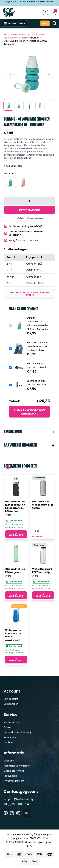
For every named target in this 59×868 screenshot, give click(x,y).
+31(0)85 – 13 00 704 (16, 804)
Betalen (8, 727)
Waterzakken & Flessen (16, 37)
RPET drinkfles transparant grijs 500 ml (42, 505)
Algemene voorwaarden (17, 765)
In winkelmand (29, 210)
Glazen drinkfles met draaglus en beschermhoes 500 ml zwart (15, 506)
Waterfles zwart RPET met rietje (42, 570)
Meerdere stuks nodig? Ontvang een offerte (29, 293)
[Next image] (49, 74)
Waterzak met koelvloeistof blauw (14, 633)
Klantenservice (12, 722)
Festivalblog (10, 775)
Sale (45, 23)
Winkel (16, 34)
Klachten (9, 742)
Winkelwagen (11, 703)
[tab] (29, 432)
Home (7, 34)
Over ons (9, 760)
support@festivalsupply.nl (20, 799)
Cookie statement (14, 770)
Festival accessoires (33, 34)
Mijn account (11, 698)
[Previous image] (10, 74)
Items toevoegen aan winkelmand (29, 411)
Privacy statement (14, 780)
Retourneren (10, 737)
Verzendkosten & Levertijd (18, 732)
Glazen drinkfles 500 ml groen (15, 570)
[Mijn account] (45, 12)
